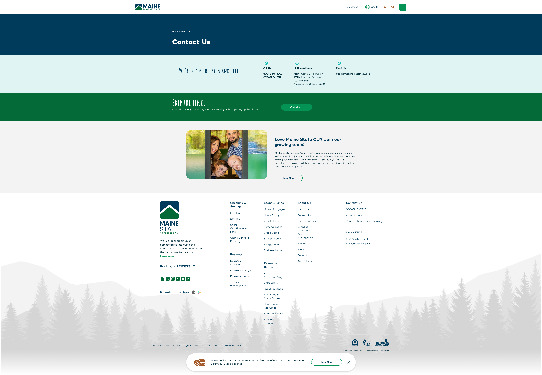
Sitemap (217, 345)
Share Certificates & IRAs (238, 228)
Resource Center (270, 265)
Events (301, 243)
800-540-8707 (273, 73)
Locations (303, 209)
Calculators (271, 282)
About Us (185, 31)
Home (175, 31)
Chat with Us (296, 107)
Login (374, 7)
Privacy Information (233, 345)
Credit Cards (271, 232)
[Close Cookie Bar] (348, 362)
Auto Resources (273, 313)
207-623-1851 (272, 77)
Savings (235, 218)
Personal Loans (273, 227)
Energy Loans (272, 244)
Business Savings (240, 270)
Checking (235, 213)
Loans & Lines (274, 203)
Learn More (326, 362)
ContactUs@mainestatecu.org (353, 73)
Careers (302, 255)
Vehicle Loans (272, 221)
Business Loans (239, 276)
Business (236, 254)
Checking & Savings (238, 204)
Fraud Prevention (274, 288)
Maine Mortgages (274, 209)
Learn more (167, 256)
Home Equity (271, 215)
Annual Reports (306, 261)
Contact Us (304, 215)
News (300, 249)
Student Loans (272, 238)
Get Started (352, 7)
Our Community (306, 221)
